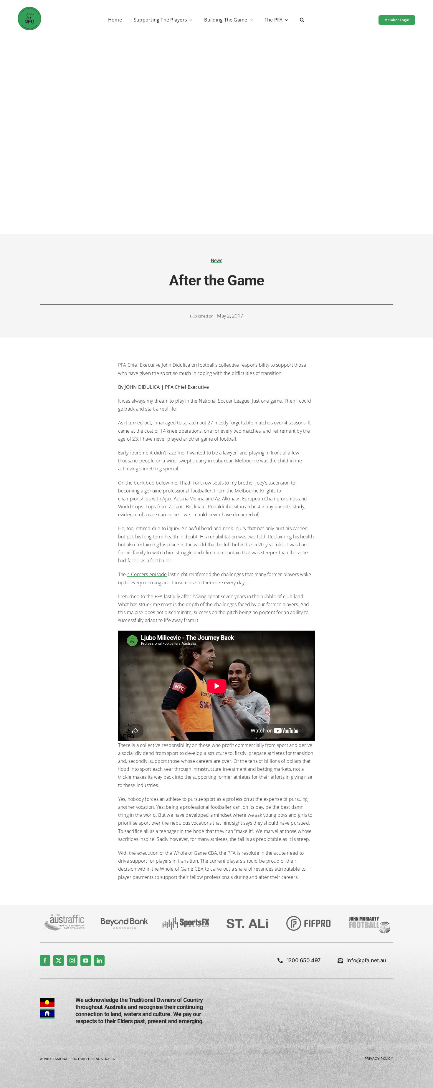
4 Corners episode (147, 574)
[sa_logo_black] (247, 921)
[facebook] (45, 960)
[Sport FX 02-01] (185, 919)
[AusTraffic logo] (63, 916)
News (216, 260)
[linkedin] (99, 960)
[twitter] (58, 960)
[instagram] (72, 960)
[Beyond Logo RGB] (124, 920)
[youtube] (85, 960)
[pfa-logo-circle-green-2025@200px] (29, 9)
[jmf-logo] (369, 916)
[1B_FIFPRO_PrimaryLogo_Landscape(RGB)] (308, 918)
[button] (302, 20)
